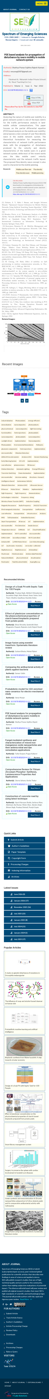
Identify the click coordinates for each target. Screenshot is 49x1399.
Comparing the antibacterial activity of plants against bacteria (24, 668)
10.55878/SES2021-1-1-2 (20, 655)
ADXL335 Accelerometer (10, 457)
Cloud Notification (39, 530)
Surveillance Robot (19, 538)
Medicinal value (17, 554)
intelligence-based (7, 481)
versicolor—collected (32, 546)
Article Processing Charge (17, 1326)
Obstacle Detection (8, 485)
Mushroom (5, 554)
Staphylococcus (6, 550)
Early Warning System (8, 461)
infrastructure (32, 513)
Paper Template (18, 852)
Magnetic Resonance (8, 505)
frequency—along (27, 497)
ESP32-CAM (5, 538)
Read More (35, 605)
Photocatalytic (20, 420)
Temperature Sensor (8, 530)
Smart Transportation (8, 521)
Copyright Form (18, 858)
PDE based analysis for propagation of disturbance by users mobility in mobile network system (24, 57)
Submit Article (16, 839)
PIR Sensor (31, 465)
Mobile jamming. (38, 173)
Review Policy (11, 1330)
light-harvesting (35, 429)
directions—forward (37, 477)
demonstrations (34, 493)
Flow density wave (22, 173)
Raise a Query (12, 1351)
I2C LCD (22, 461)
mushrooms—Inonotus (14, 546)
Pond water (5, 562)
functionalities (6, 433)
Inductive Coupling (32, 501)
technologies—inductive (9, 497)
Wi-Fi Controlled (34, 538)
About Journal (10, 9)
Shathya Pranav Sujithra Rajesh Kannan (28, 67)
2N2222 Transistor (40, 505)
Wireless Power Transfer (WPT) (12, 501)
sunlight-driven (6, 441)
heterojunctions (20, 433)
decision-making (21, 477)
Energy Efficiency (38, 469)
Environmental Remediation (23, 445)
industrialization (7, 420)
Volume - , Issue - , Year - (28, 86)
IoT (29, 521)
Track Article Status (14, 1318)
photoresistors (19, 465)
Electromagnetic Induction (10, 509)
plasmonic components (9, 449)
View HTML (35, 98)
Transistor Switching (8, 473)
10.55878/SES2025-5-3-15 (21, 784)
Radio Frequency (25, 505)
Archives (14, 876)
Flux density (38, 169)
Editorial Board (34, 1382)
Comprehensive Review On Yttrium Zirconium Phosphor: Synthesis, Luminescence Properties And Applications (22, 773)
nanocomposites (20, 425)
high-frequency (6, 493)
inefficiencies (40, 509)
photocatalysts (33, 425)
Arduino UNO (26, 457)
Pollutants (39, 445)
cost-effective (6, 465)
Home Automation (24, 473)
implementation (20, 441)
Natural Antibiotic (7, 558)
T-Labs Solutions (20, 1396)
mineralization (6, 425)
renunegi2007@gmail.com (21, 71)
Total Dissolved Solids (19, 562)
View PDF (35, 103)
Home (7, 1382)
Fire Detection (20, 525)
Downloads (10, 1334)
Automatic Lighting (23, 469)
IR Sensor (4, 489)
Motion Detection (7, 469)
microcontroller (6, 453)
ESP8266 (22, 530)
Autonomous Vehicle (24, 481)
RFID (3, 517)
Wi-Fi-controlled (21, 533)
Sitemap (8, 1386)
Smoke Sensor (33, 525)
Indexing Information (20, 870)
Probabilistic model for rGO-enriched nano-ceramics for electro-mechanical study (24, 691)
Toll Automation (12, 517)
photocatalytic (33, 433)
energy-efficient (34, 420)
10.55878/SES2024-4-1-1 (20, 677)
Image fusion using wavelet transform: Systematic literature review (21, 645)
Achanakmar (33, 550)
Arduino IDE (5, 542)
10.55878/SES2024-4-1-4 (20, 757)
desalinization (36, 558)
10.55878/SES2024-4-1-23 (21, 601)
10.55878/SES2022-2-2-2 (20, 701)
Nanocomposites (34, 441)
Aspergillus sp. (35, 562)
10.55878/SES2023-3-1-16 (21, 811)
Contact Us (24, 9)
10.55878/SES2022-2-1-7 (20, 631)
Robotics (26, 489)
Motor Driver (15, 489)
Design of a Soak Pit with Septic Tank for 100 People (24, 587)
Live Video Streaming (37, 542)
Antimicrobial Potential (33, 554)
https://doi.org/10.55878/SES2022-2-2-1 (26, 194)
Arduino (43, 513)
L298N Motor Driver (20, 542)
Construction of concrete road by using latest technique (21, 797)
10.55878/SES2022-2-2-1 (18, 90)
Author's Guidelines (19, 846)
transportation (28, 509)
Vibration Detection (22, 453)
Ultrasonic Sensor (36, 485)
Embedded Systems (28, 517)
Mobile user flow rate (23, 169)
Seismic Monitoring (41, 457)
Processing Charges (18, 864)
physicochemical (7, 429)
